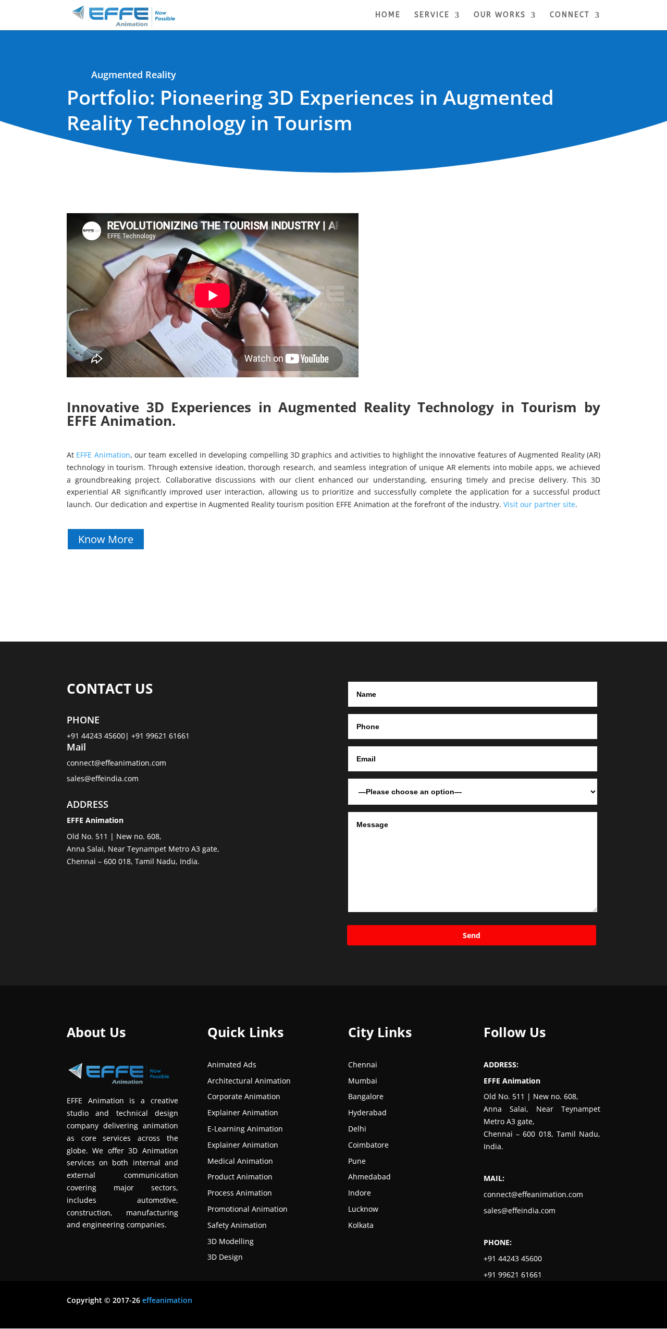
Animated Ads (231, 1064)
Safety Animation (237, 1225)
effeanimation (167, 1300)
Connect (570, 15)
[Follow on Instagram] (433, 1302)
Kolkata (361, 1225)
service (432, 15)
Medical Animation (240, 1161)
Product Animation (240, 1177)
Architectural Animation (249, 1081)
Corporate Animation (243, 1096)
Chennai (362, 1064)
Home (388, 15)
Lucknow (363, 1209)
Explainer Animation (242, 1112)
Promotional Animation (247, 1209)
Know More (105, 539)
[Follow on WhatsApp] (517, 1302)
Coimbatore (368, 1145)
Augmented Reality (133, 74)
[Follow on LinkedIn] (454, 1302)
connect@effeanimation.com (116, 763)
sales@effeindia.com (103, 778)
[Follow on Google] (496, 1302)
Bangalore (366, 1096)
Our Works (500, 15)
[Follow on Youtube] (475, 1302)
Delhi (357, 1129)
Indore (359, 1193)
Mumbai (362, 1081)
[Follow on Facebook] (412, 1302)
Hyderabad (367, 1112)
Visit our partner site (539, 504)
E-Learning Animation (245, 1129)
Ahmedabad (369, 1177)
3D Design (225, 1257)
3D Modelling (230, 1241)
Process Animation (239, 1193)
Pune (357, 1161)
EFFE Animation (102, 455)
